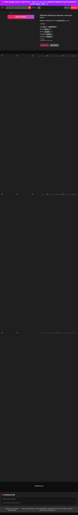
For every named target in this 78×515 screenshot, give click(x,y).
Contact (70, 508)
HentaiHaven (43, 508)
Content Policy (51, 510)
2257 (45, 510)
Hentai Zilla (51, 508)
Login (4, 499)
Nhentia (24, 508)
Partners (57, 508)
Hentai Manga (30, 508)
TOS (61, 508)
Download (55, 45)
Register (75, 7)
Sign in (68, 7)
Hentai (37, 508)
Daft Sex (34, 7)
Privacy (41, 510)
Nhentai (8, 508)
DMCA (65, 508)
